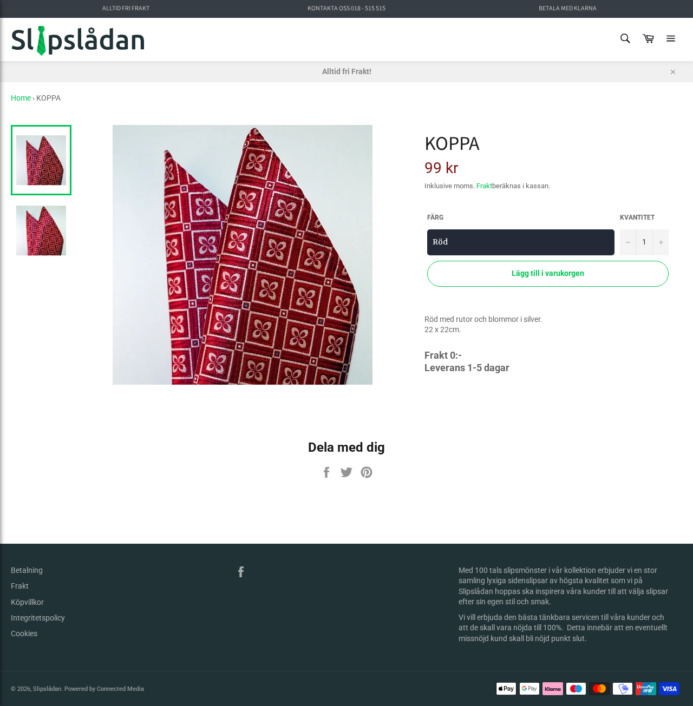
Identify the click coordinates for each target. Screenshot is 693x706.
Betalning (27, 570)
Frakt (484, 186)
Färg (435, 217)
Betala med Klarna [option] (568, 8)
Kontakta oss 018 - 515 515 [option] (346, 8)
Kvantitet (637, 217)
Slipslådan (47, 688)
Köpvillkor (27, 602)
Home (21, 98)
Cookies (24, 633)
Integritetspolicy (38, 617)
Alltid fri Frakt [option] (125, 8)
